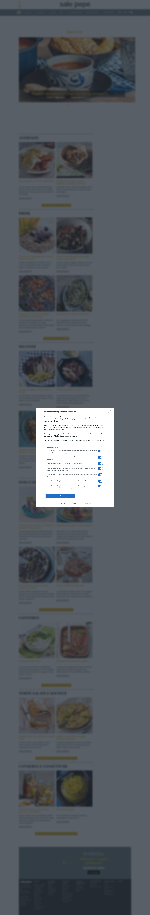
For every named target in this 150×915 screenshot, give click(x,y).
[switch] (100, 451)
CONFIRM (60, 496)
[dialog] (75, 457)
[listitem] (75, 447)
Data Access (75, 503)
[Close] (110, 412)
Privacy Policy (86, 503)
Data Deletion (63, 503)
